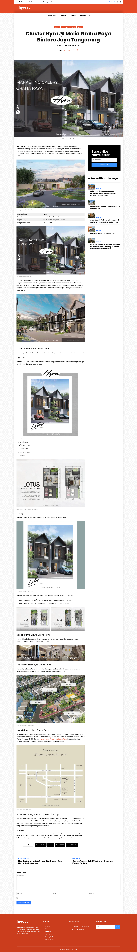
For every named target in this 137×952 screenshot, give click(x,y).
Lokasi (98, 242)
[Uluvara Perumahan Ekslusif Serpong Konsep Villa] (91, 202)
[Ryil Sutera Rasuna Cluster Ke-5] (91, 229)
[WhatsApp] (77, 50)
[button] (120, 2)
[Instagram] (82, 926)
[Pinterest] (73, 50)
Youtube (81, 929)
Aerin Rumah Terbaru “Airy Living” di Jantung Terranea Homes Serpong (104, 221)
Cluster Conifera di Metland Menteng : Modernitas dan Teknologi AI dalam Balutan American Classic (105, 246)
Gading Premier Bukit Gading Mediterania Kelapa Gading (92, 862)
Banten (57, 27)
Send (117, 927)
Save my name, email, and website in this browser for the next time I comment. (42, 898)
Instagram (87, 926)
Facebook (76, 926)
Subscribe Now (104, 165)
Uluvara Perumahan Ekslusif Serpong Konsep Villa (105, 208)
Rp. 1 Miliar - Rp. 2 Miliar (69, 27)
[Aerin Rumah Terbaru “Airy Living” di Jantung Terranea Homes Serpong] (91, 215)
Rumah (80, 27)
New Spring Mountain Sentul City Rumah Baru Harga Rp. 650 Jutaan (40, 862)
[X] (69, 50)
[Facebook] (64, 50)
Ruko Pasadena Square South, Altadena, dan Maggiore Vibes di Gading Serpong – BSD (103, 193)
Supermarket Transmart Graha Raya (53, 739)
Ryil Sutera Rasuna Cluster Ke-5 (102, 233)
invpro (61, 45)
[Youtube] (77, 929)
